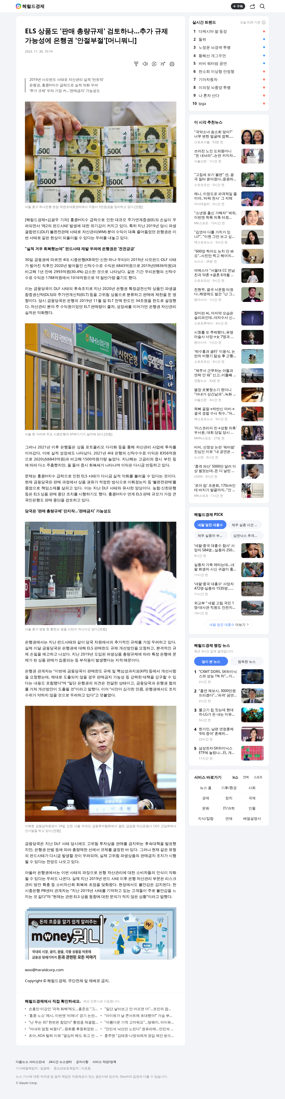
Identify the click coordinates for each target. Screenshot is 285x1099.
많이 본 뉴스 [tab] (211, 661)
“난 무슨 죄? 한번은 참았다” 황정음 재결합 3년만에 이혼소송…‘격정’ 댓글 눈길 (63, 1022)
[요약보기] (136, 63)
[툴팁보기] (263, 23)
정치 (228, 798)
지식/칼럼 (206, 818)
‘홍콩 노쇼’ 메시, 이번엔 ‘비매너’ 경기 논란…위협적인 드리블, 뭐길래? (63, 1015)
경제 (205, 798)
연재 (228, 818)
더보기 (227, 624)
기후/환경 (229, 787)
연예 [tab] (246, 777)
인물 (252, 808)
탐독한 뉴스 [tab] (247, 661)
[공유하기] (252, 6)
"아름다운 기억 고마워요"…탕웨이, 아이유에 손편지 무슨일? (139, 1022)
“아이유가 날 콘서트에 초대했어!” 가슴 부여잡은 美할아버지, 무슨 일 (139, 1015)
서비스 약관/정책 (104, 1062)
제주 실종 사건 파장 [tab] (246, 525)
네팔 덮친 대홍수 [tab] (210, 525)
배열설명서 (252, 818)
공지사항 (82, 1062)
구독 (240, 6)
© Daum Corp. (27, 1083)
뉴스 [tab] (235, 777)
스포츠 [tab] (258, 777)
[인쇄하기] (171, 63)
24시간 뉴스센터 (60, 1062)
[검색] (263, 6)
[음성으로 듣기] (145, 63)
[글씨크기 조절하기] (163, 63)
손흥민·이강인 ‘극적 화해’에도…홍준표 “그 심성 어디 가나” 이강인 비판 (63, 1008)
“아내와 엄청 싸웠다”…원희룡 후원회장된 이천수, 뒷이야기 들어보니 (63, 1028)
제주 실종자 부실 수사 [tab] (213, 535)
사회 (252, 787)
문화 (205, 808)
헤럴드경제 (33, 6)
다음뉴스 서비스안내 (30, 1062)
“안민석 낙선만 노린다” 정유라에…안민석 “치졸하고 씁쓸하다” (139, 1028)
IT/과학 (229, 808)
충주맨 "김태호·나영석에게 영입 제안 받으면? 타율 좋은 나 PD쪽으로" (139, 1035)
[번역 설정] (154, 63)
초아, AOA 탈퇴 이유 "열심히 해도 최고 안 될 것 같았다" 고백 (63, 1035)
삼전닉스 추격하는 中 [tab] (248, 535)
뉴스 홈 (206, 787)
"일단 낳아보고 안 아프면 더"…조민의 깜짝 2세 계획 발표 (139, 1008)
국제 (252, 798)
